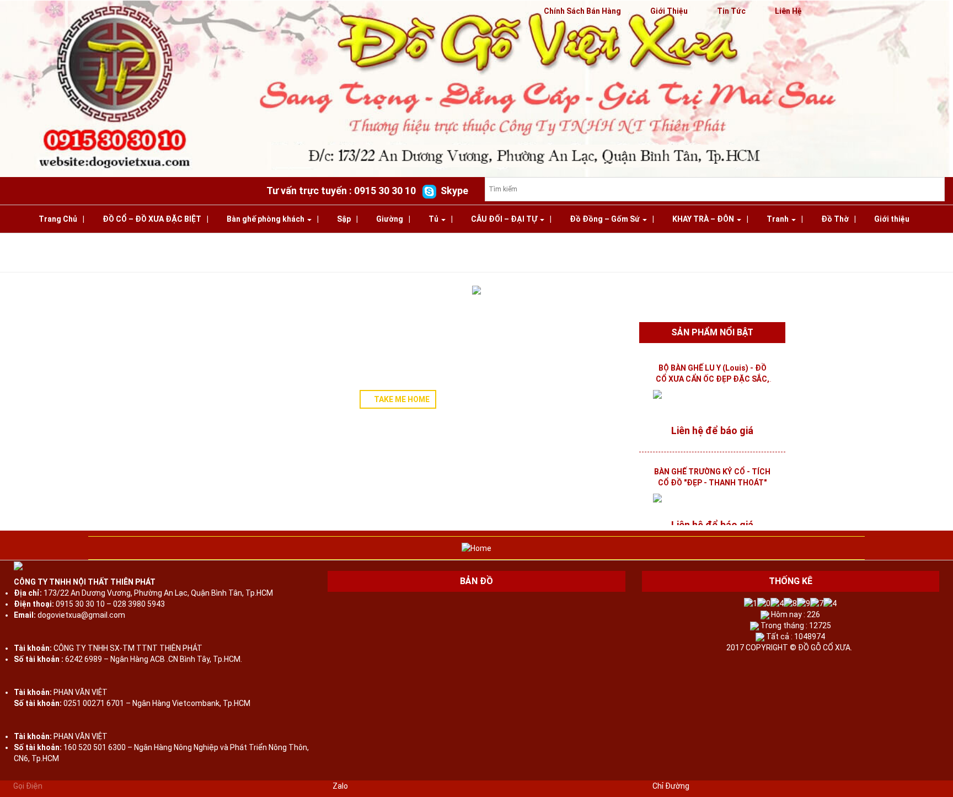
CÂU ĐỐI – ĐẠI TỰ (505, 219)
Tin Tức (731, 11)
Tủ (434, 219)
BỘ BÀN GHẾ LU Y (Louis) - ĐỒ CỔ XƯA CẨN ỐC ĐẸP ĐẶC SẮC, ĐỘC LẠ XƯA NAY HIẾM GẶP (712, 378)
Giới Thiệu (669, 11)
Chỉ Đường (670, 786)
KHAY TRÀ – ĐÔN (704, 219)
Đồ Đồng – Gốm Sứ (605, 219)
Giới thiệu (891, 219)
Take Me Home (401, 399)
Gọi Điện (27, 786)
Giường (389, 219)
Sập (344, 219)
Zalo (340, 786)
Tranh (778, 219)
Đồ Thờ (835, 219)
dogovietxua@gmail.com (81, 615)
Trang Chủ (58, 219)
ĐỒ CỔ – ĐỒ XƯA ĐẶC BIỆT (152, 219)
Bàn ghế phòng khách (266, 219)
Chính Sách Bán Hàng (582, 11)
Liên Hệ (788, 11)
